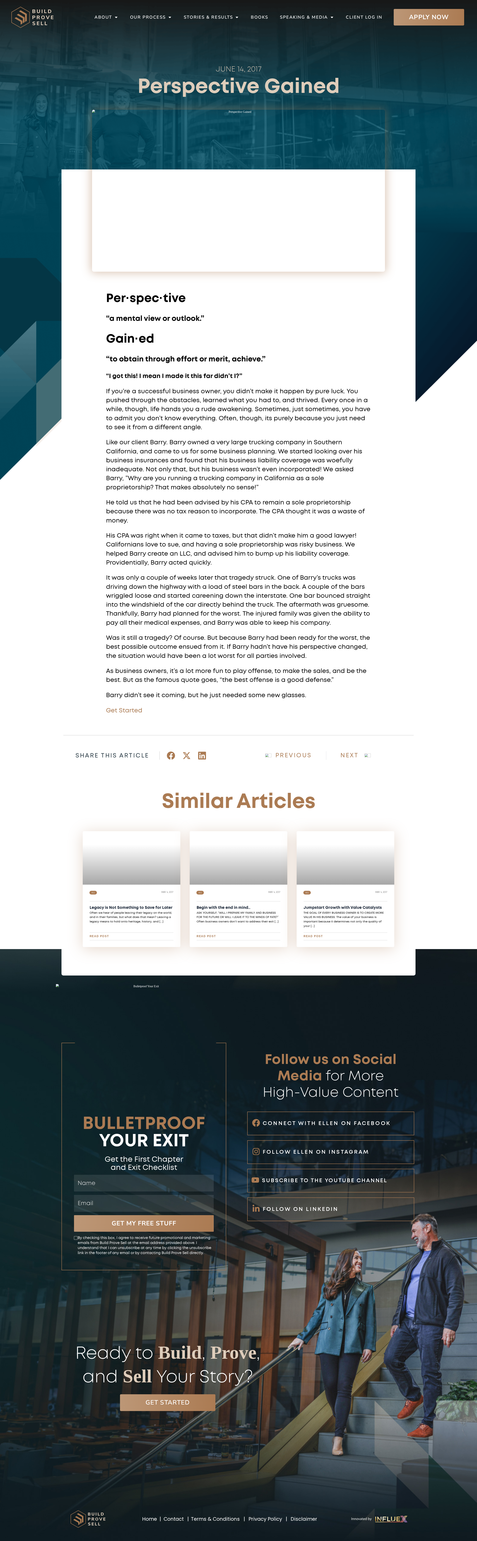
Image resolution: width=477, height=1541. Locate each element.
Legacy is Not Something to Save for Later (131, 908)
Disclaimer (304, 1518)
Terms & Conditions (215, 1518)
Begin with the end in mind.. (223, 908)
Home (150, 1518)
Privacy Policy (265, 1518)
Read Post (99, 936)
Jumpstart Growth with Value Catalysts (343, 908)
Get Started (124, 710)
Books (259, 17)
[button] (171, 755)
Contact (174, 1518)
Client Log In (364, 17)
